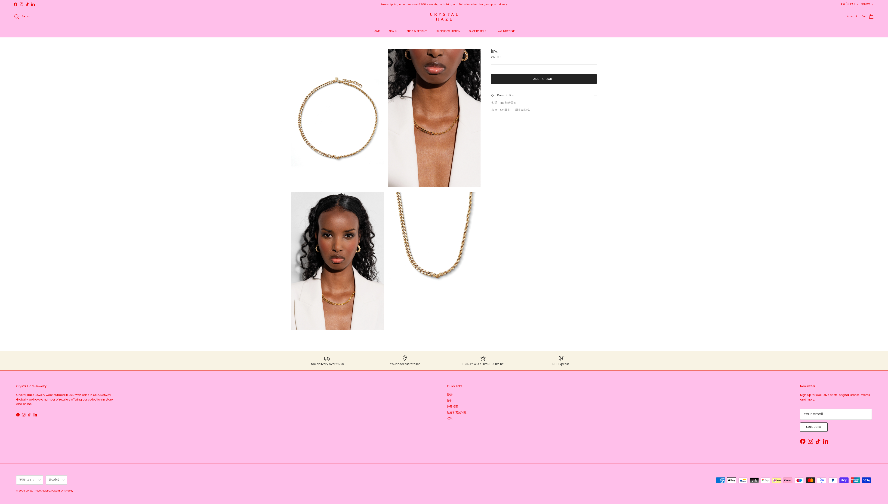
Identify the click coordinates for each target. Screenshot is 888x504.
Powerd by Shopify (62, 490)
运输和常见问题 (456, 412)
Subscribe (814, 427)
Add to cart (543, 79)
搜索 (450, 395)
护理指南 (452, 407)
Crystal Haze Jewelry (38, 490)
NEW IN (393, 31)
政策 (450, 418)
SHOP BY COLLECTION (448, 31)
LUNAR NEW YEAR (505, 31)
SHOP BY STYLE (477, 31)
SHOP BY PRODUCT (417, 31)
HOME (376, 31)
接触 (450, 401)
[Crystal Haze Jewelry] (444, 17)
